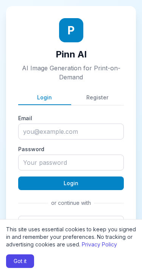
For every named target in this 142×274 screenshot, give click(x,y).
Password (31, 149)
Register (97, 97)
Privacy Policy (99, 244)
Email (25, 118)
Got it (20, 261)
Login (44, 97)
